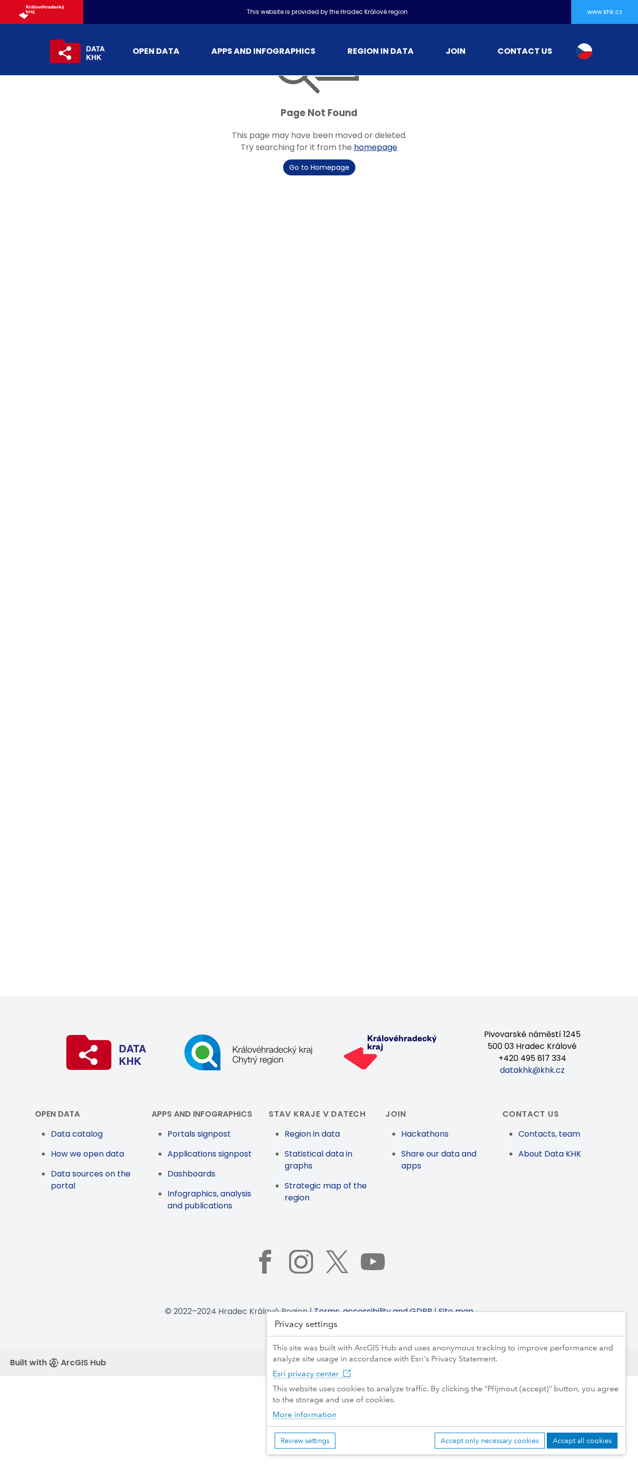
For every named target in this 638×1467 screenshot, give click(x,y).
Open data (156, 51)
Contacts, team (549, 1134)
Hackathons (425, 1134)
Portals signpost (199, 1134)
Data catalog (77, 1134)
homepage (375, 147)
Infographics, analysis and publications (209, 1199)
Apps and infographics (263, 51)
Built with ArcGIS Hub (58, 1362)
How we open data (87, 1154)
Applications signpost (209, 1154)
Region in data (380, 51)
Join (456, 51)
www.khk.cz (604, 12)
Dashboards (191, 1173)
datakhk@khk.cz (532, 1070)
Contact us (524, 51)
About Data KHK (549, 1154)
